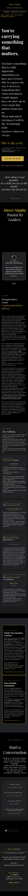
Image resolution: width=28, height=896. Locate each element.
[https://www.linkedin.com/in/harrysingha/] (14, 830)
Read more (14, 276)
